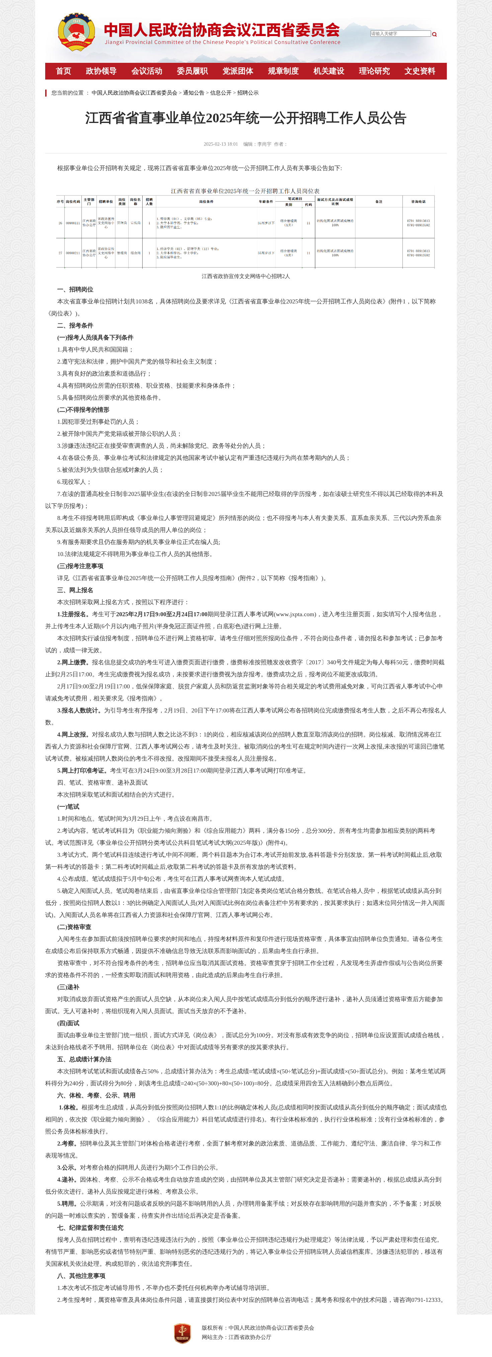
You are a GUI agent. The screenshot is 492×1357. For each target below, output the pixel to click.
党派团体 (238, 71)
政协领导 (101, 71)
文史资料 (420, 71)
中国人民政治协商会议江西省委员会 (134, 93)
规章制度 (283, 71)
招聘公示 (248, 93)
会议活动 (147, 71)
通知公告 (193, 93)
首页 (63, 71)
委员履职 (192, 71)
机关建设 (329, 71)
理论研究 (374, 71)
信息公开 (221, 93)
